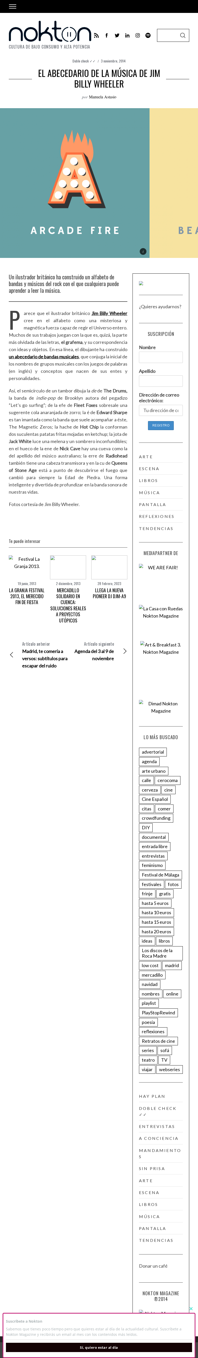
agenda (149, 761)
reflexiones (157, 516)
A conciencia (159, 1138)
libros (148, 480)
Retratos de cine (158, 1041)
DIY (146, 827)
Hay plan (152, 1096)
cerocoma (168, 780)
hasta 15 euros (156, 922)
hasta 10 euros (156, 912)
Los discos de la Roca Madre (157, 953)
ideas (147, 941)
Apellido (147, 371)
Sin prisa (152, 1168)
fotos (173, 884)
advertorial (153, 752)
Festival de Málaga (160, 875)
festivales (151, 884)
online (172, 994)
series (148, 1050)
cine (168, 790)
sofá (164, 1050)
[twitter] (117, 35)
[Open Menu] (12, 6)
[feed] (96, 35)
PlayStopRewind (158, 1012)
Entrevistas (157, 1126)
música (149, 492)
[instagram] (138, 35)
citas (146, 808)
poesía (148, 1022)
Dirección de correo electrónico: (159, 397)
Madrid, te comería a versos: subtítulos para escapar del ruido (45, 654)
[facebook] (107, 35)
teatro (148, 1060)
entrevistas (153, 856)
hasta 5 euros (155, 903)
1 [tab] (176, 179)
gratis (165, 893)
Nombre (147, 347)
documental (154, 837)
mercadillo (152, 975)
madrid (172, 965)
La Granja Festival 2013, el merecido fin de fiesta (27, 596)
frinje (147, 893)
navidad (150, 984)
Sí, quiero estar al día (99, 1347)
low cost (150, 965)
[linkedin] (127, 35)
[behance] (148, 35)
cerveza (150, 790)
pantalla (153, 504)
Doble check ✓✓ (84, 61)
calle (146, 780)
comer (164, 808)
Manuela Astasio (102, 96)
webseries (169, 1069)
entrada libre (155, 846)
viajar (147, 1069)
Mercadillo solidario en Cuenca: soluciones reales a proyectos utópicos (68, 605)
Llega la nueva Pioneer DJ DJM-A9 (109, 593)
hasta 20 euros (156, 931)
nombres (151, 994)
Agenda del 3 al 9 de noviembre (94, 651)
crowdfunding (156, 818)
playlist (149, 1003)
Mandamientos (160, 1153)
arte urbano (154, 771)
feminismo (152, 865)
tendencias (156, 528)
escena (149, 468)
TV (164, 1060)
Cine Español (155, 799)
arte (146, 456)
